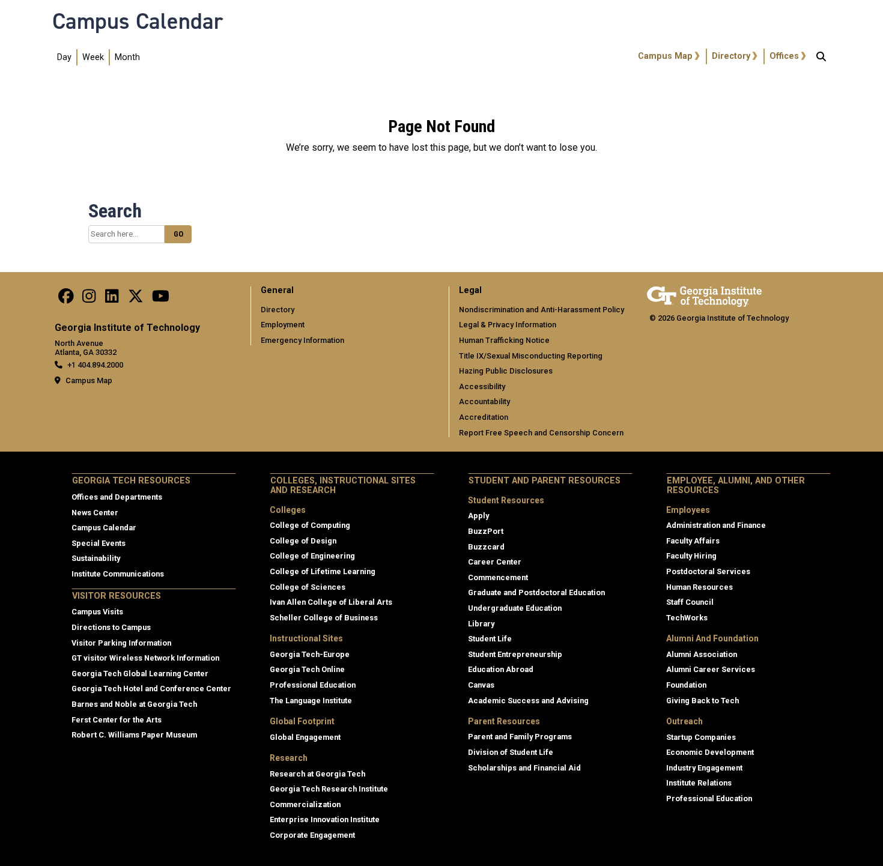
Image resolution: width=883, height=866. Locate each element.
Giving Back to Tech (702, 700)
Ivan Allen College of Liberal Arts (331, 602)
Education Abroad (500, 669)
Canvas (481, 684)
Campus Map (665, 56)
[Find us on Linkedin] (111, 299)
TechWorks (687, 617)
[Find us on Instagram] (89, 299)
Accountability (484, 401)
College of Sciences (307, 587)
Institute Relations (699, 782)
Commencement (498, 577)
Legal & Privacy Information (507, 324)
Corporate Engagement (312, 835)
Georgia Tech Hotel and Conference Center (151, 688)
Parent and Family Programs (520, 736)
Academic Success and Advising (528, 700)
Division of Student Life (510, 752)
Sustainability (95, 558)
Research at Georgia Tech (317, 773)
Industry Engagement (704, 767)
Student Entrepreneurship (515, 654)
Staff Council (690, 602)
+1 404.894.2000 (95, 364)
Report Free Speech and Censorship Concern (541, 432)
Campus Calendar (137, 21)
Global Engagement (305, 737)
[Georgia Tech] (704, 294)
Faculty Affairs (693, 540)
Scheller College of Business (324, 617)
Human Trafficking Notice (504, 340)
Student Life (490, 638)
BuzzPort (485, 531)
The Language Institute (311, 700)
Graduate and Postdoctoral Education (536, 592)
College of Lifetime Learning (322, 571)
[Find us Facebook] (66, 299)
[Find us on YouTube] (160, 299)
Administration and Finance (716, 525)
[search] (821, 58)
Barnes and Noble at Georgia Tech (134, 704)
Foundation (686, 684)
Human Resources (699, 587)
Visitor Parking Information (121, 642)
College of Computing (310, 525)
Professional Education (313, 684)
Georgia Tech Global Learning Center (139, 673)
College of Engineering (312, 555)
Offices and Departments (116, 496)
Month (127, 57)
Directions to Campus (111, 627)
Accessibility (482, 386)
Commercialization (305, 804)
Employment (283, 324)
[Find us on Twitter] (136, 299)
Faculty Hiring (691, 555)
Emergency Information (302, 340)
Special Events (98, 543)
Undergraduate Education (515, 608)
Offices (784, 56)
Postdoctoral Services (708, 571)
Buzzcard (486, 546)
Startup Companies (701, 737)
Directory (731, 56)
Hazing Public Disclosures (506, 370)
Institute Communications (117, 573)
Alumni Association (701, 654)
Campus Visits (97, 611)
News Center (94, 512)
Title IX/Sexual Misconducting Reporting (530, 355)
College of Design (303, 540)
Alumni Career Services (710, 669)
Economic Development (710, 752)
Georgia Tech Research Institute (329, 788)
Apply (478, 515)
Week (93, 57)
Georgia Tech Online (307, 669)
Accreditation (483, 417)
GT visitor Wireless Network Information (145, 657)
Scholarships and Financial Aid (524, 767)
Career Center (494, 561)
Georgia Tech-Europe (310, 654)
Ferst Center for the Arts (116, 719)
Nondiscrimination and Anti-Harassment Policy (541, 309)
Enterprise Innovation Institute (325, 819)
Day (64, 57)
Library (481, 623)
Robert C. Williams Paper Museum (134, 734)
